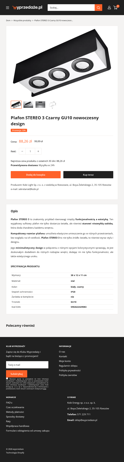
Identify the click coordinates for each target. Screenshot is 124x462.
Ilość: (13, 151)
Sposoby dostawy (15, 416)
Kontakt (63, 356)
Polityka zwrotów (68, 375)
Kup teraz (88, 174)
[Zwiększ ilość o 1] (38, 151)
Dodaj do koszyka (35, 174)
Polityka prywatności (70, 370)
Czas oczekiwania (15, 407)
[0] (115, 7)
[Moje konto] (109, 7)
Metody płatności (15, 411)
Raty (8, 421)
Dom (8, 20)
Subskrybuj (17, 373)
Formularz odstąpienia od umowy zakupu (27, 430)
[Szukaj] (98, 7)
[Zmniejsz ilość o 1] (22, 151)
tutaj (44, 389)
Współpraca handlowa (17, 425)
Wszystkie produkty (22, 20)
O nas (62, 351)
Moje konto (65, 361)
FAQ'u (9, 402)
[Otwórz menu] (7, 7)
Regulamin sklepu (68, 365)
